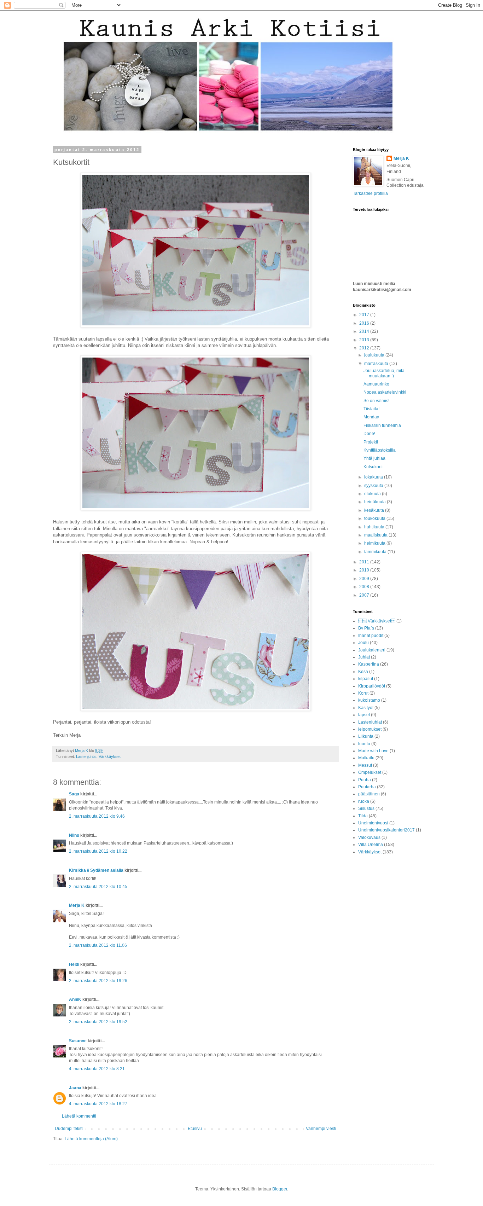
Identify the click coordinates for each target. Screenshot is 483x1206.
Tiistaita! (371, 408)
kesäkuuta (374, 510)
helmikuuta (375, 543)
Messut (365, 765)
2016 (364, 323)
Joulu (363, 642)
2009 (364, 578)
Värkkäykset (110, 756)
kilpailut (365, 678)
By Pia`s (366, 628)
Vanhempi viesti (321, 1128)
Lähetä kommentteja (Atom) (91, 1138)
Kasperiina (368, 664)
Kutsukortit (373, 466)
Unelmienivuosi (373, 823)
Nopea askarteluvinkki (384, 392)
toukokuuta (375, 518)
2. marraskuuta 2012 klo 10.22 (98, 851)
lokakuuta (374, 477)
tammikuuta (376, 551)
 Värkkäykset (376, 621)
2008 (364, 586)
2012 (364, 348)
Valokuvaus (369, 837)
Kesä (363, 671)
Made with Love (373, 750)
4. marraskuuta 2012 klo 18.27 (98, 1103)
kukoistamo (369, 700)
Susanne (78, 1040)
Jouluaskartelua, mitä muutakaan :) (384, 373)
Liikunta (365, 736)
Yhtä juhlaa (374, 458)
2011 (364, 561)
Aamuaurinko (376, 384)
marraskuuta (376, 363)
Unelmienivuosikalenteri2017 (386, 830)
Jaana (75, 1087)
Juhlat (364, 657)
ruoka (363, 801)
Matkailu (366, 757)
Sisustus (366, 808)
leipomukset (370, 729)
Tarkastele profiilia (370, 193)
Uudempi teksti (69, 1128)
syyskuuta (374, 485)
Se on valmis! (376, 400)
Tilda (363, 815)
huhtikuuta (374, 526)
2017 (364, 314)
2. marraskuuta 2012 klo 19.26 (98, 980)
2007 (364, 595)
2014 (364, 331)
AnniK (75, 999)
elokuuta (373, 493)
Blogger (279, 1189)
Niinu (74, 835)
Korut (363, 693)
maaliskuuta (376, 535)
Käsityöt (365, 707)
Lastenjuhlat (86, 756)
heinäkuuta (375, 501)
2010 (364, 570)
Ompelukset (369, 772)
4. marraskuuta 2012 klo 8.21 (97, 1068)
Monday (371, 416)
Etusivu (195, 1128)
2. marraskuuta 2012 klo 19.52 (98, 1021)
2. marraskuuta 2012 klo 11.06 (98, 945)
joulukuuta (374, 355)
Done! (369, 433)
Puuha (364, 779)
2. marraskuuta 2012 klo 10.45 (98, 886)
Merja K (77, 905)
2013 (364, 339)
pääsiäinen (369, 794)
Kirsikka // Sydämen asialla (96, 870)
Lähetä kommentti (79, 1116)
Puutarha (367, 786)
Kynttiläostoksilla (379, 450)
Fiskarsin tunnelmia (382, 425)
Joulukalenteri (371, 650)
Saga (74, 794)
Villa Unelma (370, 844)
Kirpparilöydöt (371, 686)
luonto (364, 743)
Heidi (74, 964)
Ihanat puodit (370, 635)
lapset (364, 714)
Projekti (370, 442)
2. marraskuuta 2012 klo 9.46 (97, 816)
